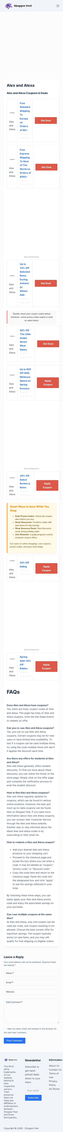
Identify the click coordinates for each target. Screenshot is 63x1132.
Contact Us (55, 1069)
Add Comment (14, 1002)
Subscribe (33, 1097)
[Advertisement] (31, 44)
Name (10, 973)
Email (9, 982)
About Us (54, 1065)
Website (10, 991)
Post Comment (14, 1040)
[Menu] (58, 6)
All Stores (54, 1088)
